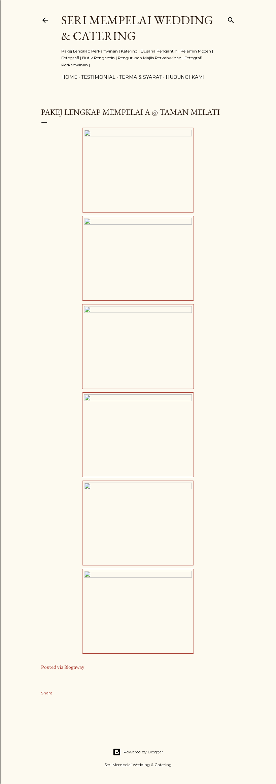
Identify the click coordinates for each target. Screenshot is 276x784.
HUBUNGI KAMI (185, 77)
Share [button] (46, 692)
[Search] (231, 18)
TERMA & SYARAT (140, 77)
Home (69, 77)
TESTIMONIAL (98, 77)
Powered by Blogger (143, 751)
